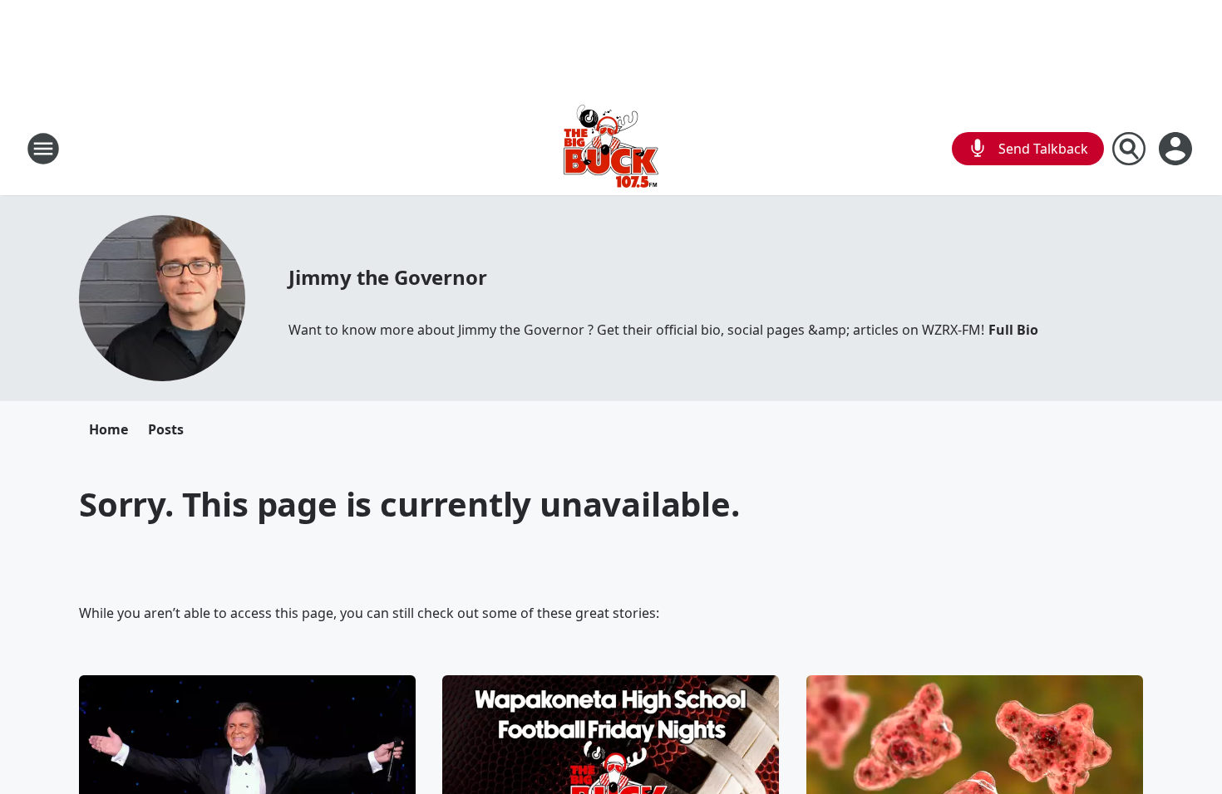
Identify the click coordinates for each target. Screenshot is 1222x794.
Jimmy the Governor (387, 277)
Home (108, 429)
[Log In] (1177, 148)
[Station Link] (611, 148)
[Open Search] (1129, 148)
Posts (166, 429)
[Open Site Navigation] (43, 148)
